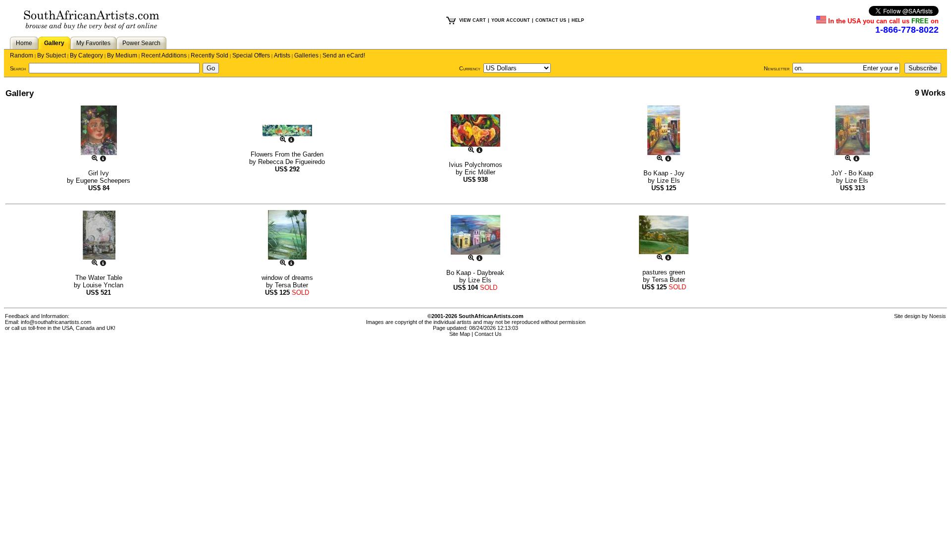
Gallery (54, 43)
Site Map (459, 334)
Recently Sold (209, 55)
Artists (282, 55)
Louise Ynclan (103, 285)
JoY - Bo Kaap (852, 173)
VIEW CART (472, 20)
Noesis (937, 316)
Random (21, 55)
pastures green (663, 272)
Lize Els (668, 180)
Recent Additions (164, 55)
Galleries (306, 55)
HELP (578, 20)
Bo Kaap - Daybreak (475, 272)
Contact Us (488, 334)
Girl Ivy (98, 173)
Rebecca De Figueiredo (291, 161)
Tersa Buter (291, 285)
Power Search (141, 43)
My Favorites (93, 43)
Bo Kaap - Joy (664, 173)
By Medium (122, 55)
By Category (86, 55)
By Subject (51, 55)
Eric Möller (480, 172)
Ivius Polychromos (475, 164)
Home (24, 43)
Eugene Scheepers (103, 180)
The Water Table (98, 277)
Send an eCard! (343, 55)
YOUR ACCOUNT (510, 20)
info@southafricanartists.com (56, 322)
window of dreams (287, 277)
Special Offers (251, 55)
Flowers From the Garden (287, 154)
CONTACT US (550, 20)
